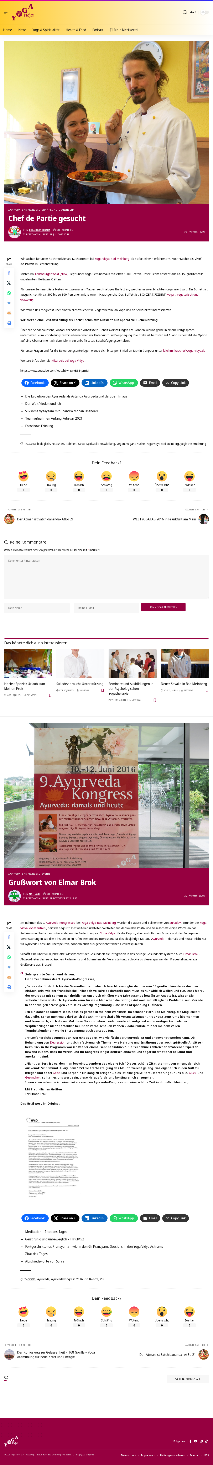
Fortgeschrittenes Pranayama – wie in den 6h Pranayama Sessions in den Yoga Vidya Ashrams (94, 1246)
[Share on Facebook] (9, 273)
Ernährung (49, 210)
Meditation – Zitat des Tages (46, 1231)
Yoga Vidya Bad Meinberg (112, 258)
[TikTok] (206, 1441)
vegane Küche (135, 444)
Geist (56, 1073)
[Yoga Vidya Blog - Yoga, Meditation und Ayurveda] (22, 12)
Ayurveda (14, 210)
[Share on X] (9, 283)
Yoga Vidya (107, 933)
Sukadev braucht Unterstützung (79, 683)
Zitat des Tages (36, 1253)
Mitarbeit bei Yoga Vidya (67, 360)
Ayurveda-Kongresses (60, 922)
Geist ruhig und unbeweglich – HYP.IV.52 (54, 1239)
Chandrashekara (39, 229)
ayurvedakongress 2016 (67, 1279)
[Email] (9, 313)
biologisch (43, 444)
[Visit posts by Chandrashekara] (14, 232)
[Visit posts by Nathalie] (14, 896)
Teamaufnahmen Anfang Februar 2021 (54, 418)
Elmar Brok (190, 954)
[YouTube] (195, 1441)
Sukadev (175, 922)
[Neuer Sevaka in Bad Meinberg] (185, 663)
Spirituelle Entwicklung (100, 444)
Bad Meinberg (31, 210)
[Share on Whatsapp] (9, 293)
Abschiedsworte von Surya (44, 1261)
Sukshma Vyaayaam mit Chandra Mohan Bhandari (61, 411)
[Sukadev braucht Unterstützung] (80, 663)
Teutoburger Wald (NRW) (51, 274)
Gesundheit (33, 1077)
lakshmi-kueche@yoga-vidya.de (184, 350)
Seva (81, 444)
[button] (7, 12)
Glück (192, 1073)
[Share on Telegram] (9, 303)
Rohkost (71, 444)
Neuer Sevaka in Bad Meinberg (184, 683)
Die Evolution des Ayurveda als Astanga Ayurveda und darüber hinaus (76, 396)
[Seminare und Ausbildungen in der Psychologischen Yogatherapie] (133, 663)
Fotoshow (58, 444)
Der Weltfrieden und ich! (43, 403)
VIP (102, 1279)
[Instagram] (201, 1441)
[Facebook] (190, 1441)
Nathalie (34, 893)
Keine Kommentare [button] (190, 1378)
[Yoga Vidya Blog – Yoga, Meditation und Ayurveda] (11, 1441)
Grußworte (91, 1279)
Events (46, 873)
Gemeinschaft (68, 210)
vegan (121, 444)
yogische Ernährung (193, 444)
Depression (57, 1042)
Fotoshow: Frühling (39, 426)
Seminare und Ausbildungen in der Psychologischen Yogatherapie (131, 688)
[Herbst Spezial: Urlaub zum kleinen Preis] (28, 663)
